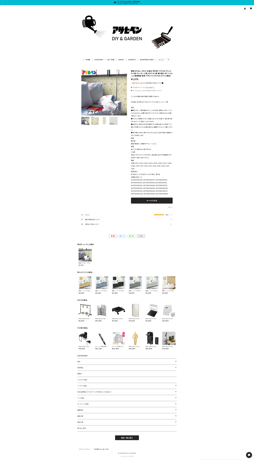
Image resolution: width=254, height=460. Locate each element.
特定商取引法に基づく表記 (101, 449)
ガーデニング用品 (83, 404)
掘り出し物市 (81, 428)
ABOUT (121, 60)
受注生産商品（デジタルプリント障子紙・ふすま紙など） (94, 392)
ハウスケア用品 (82, 380)
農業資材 (80, 410)
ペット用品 (80, 398)
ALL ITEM (110, 60)
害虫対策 (80, 422)
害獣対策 (80, 416)
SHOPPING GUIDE (147, 60)
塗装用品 (80, 367)
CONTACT (132, 60)
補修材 (79, 374)
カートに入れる (152, 201)
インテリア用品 (82, 386)
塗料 (78, 361)
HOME (88, 60)
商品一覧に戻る (127, 438)
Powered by (125, 456)
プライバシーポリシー (85, 449)
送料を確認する (150, 87)
